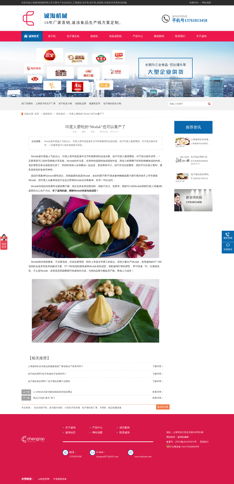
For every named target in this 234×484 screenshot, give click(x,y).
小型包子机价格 (72, 407)
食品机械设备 (114, 407)
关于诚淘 (70, 427)
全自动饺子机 (40, 407)
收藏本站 (193, 2)
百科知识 (61, 114)
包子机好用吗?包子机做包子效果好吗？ (47, 374)
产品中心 (97, 427)
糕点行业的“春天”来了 (44, 398)
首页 (37, 114)
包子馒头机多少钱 (112, 103)
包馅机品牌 (80, 103)
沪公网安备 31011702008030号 (184, 447)
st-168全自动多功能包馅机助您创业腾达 (52, 392)
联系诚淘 (124, 432)
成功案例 (124, 427)
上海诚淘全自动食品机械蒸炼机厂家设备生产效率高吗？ (56, 366)
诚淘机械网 (183, 437)
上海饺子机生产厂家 (45, 103)
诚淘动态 (70, 432)
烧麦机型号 (94, 103)
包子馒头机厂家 (90, 407)
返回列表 (163, 407)
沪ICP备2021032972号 (186, 442)
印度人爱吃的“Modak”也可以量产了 (86, 114)
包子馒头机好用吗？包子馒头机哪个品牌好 (49, 381)
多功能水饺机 (56, 407)
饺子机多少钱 (65, 103)
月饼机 (102, 407)
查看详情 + (157, 392)
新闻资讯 (48, 114)
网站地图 (206, 2)
